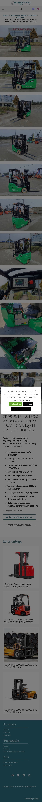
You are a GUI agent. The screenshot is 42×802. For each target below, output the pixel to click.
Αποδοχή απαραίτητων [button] (21, 409)
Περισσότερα (24, 400)
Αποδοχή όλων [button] (15, 404)
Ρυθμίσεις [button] (28, 404)
